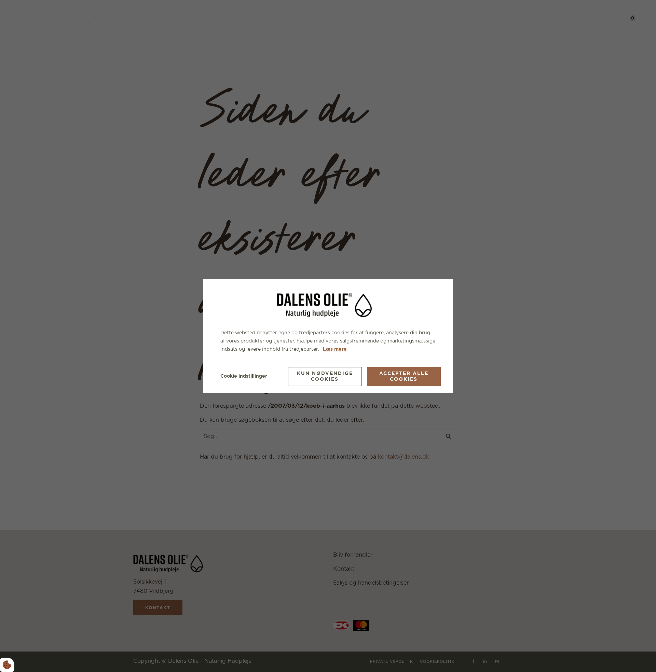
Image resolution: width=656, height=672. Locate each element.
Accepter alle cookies (403, 376)
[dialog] (328, 336)
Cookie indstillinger (243, 376)
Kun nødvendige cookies (325, 376)
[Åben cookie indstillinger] (7, 665)
